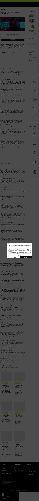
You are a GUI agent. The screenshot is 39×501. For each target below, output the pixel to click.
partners (13, 245)
